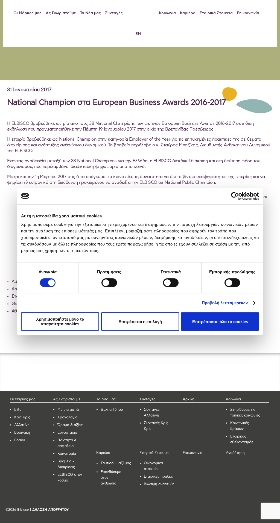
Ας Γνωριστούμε (61, 13)
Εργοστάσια (67, 433)
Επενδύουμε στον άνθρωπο (111, 477)
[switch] (109, 282)
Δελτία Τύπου (112, 410)
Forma (19, 440)
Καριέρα (188, 13)
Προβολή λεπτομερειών (225, 302)
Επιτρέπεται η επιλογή (140, 321)
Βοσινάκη (22, 433)
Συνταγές (114, 13)
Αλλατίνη (22, 425)
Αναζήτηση (235, 453)
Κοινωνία (167, 13)
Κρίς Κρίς (22, 417)
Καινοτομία (66, 454)
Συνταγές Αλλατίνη (152, 412)
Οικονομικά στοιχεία (153, 466)
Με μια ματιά (68, 410)
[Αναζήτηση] (267, 13)
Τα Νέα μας (90, 13)
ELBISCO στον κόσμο (69, 477)
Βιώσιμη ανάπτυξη (159, 484)
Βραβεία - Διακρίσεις (45, 65)
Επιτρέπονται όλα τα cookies (220, 321)
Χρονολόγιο (67, 417)
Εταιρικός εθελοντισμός (241, 439)
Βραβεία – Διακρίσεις (66, 464)
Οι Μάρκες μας (27, 13)
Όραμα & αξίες (70, 425)
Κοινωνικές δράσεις (239, 426)
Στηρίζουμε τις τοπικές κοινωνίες (245, 412)
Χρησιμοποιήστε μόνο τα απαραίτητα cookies (60, 321)
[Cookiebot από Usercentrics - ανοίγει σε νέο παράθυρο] (235, 196)
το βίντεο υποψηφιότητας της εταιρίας (214, 177)
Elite (18, 410)
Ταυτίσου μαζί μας (116, 463)
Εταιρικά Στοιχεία (216, 13)
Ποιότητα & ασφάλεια (67, 443)
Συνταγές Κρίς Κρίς (156, 426)
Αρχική (188, 399)
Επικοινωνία (248, 13)
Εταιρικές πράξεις (159, 476)
